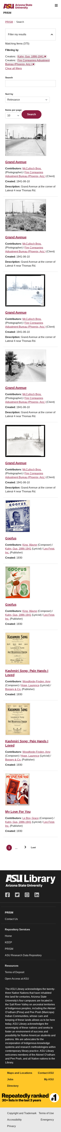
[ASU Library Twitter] (17, 895)
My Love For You (18, 811)
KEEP (8, 942)
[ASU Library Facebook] (8, 895)
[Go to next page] (23, 847)
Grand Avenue (15, 162)
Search (9, 77)
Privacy (11, 1126)
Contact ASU (46, 1073)
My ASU (49, 1079)
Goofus (10, 538)
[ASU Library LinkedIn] (37, 895)
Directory (13, 1085)
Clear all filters (13, 68)
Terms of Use (46, 1113)
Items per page (13, 110)
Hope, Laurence (30, 685)
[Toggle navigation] (56, 5)
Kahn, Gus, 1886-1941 (18, 548)
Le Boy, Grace (30, 818)
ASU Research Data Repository (23, 955)
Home (8, 936)
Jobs (10, 1079)
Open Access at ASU (17, 978)
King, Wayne (29, 544)
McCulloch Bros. (31, 168)
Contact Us (11, 919)
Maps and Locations (19, 1073)
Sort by (9, 94)
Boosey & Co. (13, 689)
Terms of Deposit (14, 972)
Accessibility (14, 1119)
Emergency (47, 1119)
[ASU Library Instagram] (27, 895)
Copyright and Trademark (21, 1113)
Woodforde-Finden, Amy (36, 681)
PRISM (7, 12)
